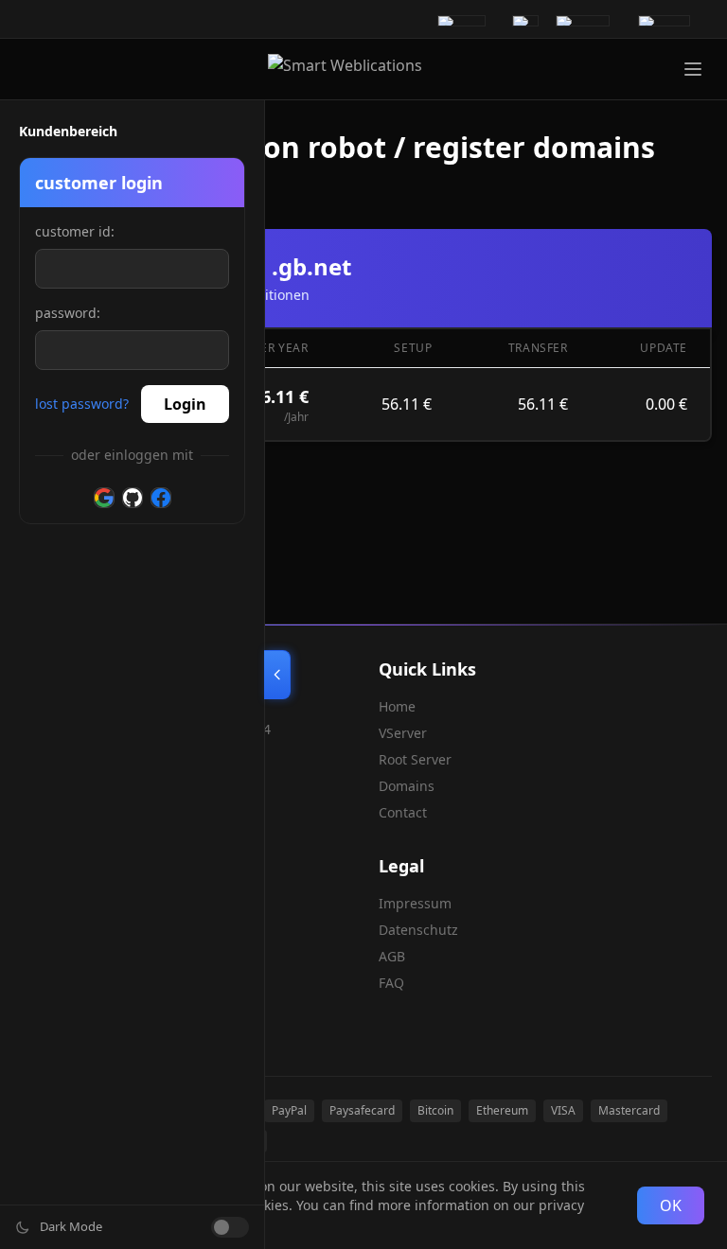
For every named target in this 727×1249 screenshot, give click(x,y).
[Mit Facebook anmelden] (161, 497)
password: (67, 313)
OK (671, 1205)
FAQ (391, 983)
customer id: (75, 231)
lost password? (82, 404)
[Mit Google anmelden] (104, 497)
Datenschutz (418, 930)
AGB (392, 956)
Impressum (415, 903)
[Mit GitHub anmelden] (132, 497)
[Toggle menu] (693, 69)
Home (397, 706)
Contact (403, 812)
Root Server (415, 759)
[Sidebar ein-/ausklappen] (277, 674)
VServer (403, 733)
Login (185, 404)
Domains (406, 786)
